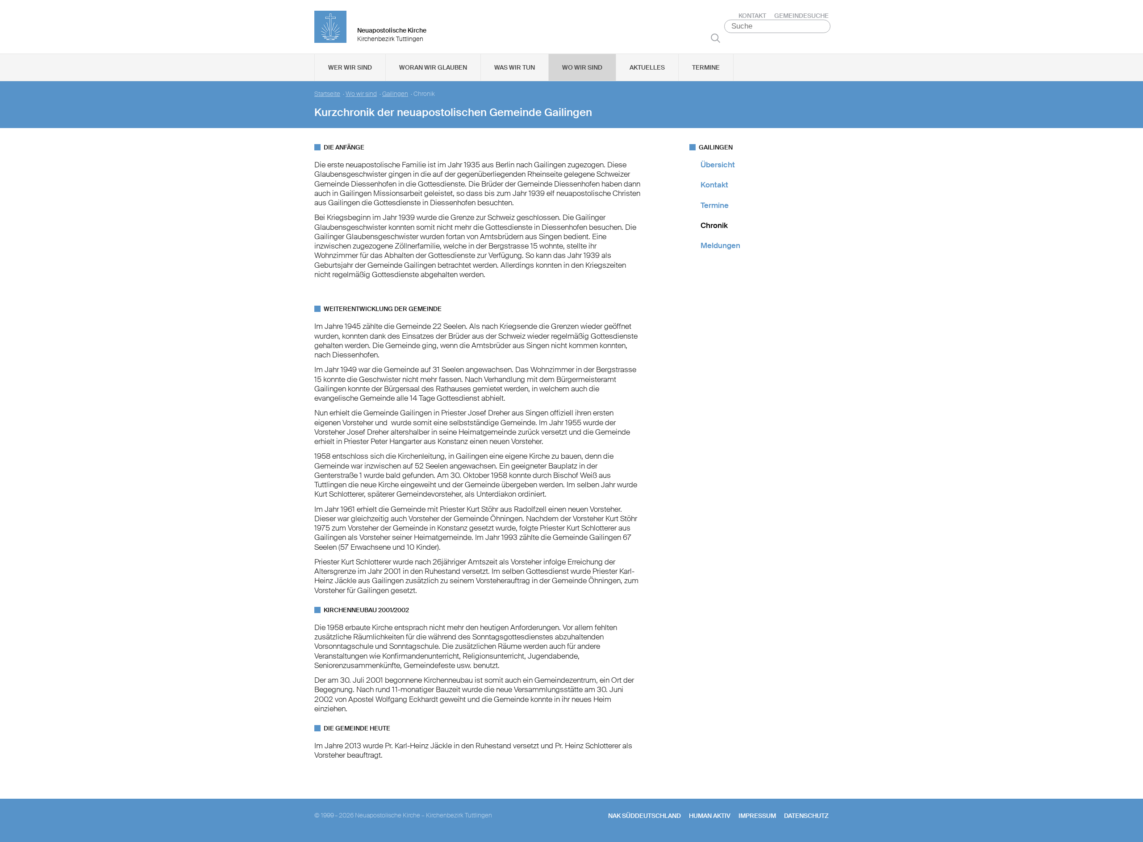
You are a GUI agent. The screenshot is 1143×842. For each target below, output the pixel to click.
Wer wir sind (350, 67)
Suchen (715, 37)
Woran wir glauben (433, 67)
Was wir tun (514, 67)
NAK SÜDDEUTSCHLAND (644, 816)
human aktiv (709, 816)
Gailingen (395, 94)
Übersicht (718, 165)
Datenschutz (806, 816)
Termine (706, 67)
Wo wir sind (582, 67)
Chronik (714, 225)
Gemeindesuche (801, 16)
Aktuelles (647, 67)
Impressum (757, 816)
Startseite (327, 94)
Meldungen (720, 245)
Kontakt (752, 16)
